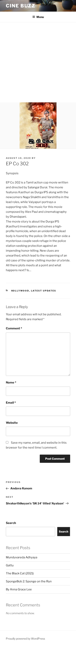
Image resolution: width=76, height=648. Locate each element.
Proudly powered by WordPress (25, 638)
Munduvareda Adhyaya (21, 557)
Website (12, 423)
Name (11, 382)
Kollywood (20, 290)
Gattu (10, 565)
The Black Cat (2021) (20, 573)
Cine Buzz (20, 6)
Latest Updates (43, 290)
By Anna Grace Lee (19, 589)
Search (11, 523)
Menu (40, 17)
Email (11, 402)
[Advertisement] (38, 62)
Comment (14, 328)
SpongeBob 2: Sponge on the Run (29, 581)
